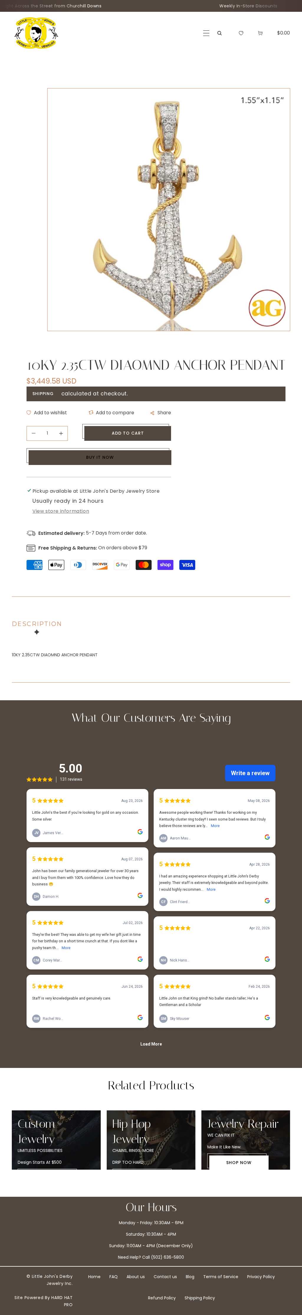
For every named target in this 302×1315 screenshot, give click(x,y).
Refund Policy (162, 1298)
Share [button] (164, 412)
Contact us (165, 1277)
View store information (60, 511)
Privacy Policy (261, 1277)
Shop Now (239, 1163)
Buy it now (100, 457)
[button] (206, 33)
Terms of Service (220, 1277)
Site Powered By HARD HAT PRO (43, 1301)
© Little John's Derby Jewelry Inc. (50, 1279)
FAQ (113, 1277)
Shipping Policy (200, 1298)
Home (94, 1277)
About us (136, 1277)
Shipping (43, 394)
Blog (190, 1277)
